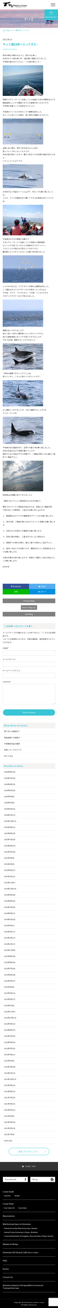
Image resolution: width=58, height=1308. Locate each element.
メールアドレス (9, 659)
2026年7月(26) (9, 778)
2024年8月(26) (9, 901)
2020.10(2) (8, 1140)
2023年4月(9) (9, 987)
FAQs (5, 1260)
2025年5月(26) (9, 851)
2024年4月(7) (9, 925)
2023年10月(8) (9, 950)
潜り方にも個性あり (12, 731)
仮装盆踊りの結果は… (13, 737)
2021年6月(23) (9, 1103)
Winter (17, 1196)
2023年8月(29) (9, 962)
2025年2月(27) (9, 870)
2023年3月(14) (9, 993)
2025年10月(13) (10, 821)
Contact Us (8, 1277)
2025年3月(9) (9, 864)
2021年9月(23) (9, 1085)
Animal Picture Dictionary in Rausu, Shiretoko (21, 1232)
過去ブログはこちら (28, 1151)
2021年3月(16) (9, 1128)
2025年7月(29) (9, 839)
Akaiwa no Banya (10, 1244)
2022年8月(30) (9, 1030)
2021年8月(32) (9, 1091)
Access (6, 1269)
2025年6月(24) (9, 845)
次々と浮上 (8, 756)
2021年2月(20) (9, 1122)
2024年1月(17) (9, 944)
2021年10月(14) (10, 1079)
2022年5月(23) (9, 1048)
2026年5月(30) (9, 790)
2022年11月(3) (9, 1011)
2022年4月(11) (9, 1054)
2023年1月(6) (9, 1005)
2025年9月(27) (9, 827)
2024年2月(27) (9, 937)
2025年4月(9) (9, 858)
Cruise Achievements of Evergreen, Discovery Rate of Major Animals (29, 1236)
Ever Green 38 (9, 1208)
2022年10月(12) (10, 1017)
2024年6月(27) (9, 913)
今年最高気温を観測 (12, 743)
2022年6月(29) (9, 1042)
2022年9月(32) (9, 1023)
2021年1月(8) (9, 1134)
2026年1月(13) (9, 815)
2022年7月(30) (9, 1036)
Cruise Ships (8, 1203)
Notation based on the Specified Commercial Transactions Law (23, 1286)
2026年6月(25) (9, 784)
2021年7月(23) (9, 1097)
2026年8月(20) (9, 772)
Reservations (51, 17)
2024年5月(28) (9, 919)
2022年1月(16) (9, 1073)
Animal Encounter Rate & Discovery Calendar (20, 1228)
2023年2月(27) (9, 999)
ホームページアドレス (11, 670)
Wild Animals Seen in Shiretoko (17, 1224)
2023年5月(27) (9, 981)
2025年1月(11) (9, 876)
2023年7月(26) (9, 968)
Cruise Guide (8, 1191)
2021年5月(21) (9, 1110)
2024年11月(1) (9, 882)
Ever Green (23, 1208)
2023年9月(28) (9, 956)
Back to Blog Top (29, 607)
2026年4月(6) (9, 796)
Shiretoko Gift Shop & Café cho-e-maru (20, 1252)
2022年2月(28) (9, 1066)
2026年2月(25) (9, 809)
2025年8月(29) (9, 833)
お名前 (6, 648)
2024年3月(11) (9, 931)
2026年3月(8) (9, 802)
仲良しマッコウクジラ (12, 749)
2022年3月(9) (9, 1060)
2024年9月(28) (9, 894)
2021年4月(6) (9, 1116)
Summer (7, 1196)
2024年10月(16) (10, 888)
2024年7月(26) (9, 907)
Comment (7, 681)
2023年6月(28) (9, 974)
